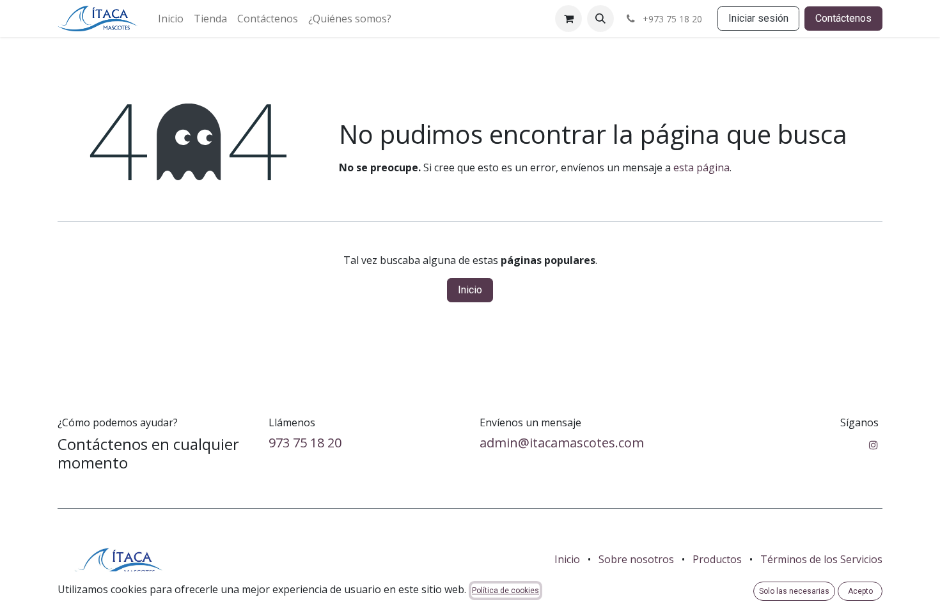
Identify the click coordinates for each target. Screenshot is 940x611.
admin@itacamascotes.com (562, 442)
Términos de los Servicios (821, 559)
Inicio (470, 290)
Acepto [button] (860, 591)
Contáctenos (843, 18)
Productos (717, 559)
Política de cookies (505, 590)
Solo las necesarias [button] (794, 591)
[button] (600, 18)
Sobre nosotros (636, 559)
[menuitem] (171, 18)
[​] (873, 444)
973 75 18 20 (305, 442)
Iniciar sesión (758, 18)
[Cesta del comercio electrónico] (568, 18)
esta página (701, 167)
